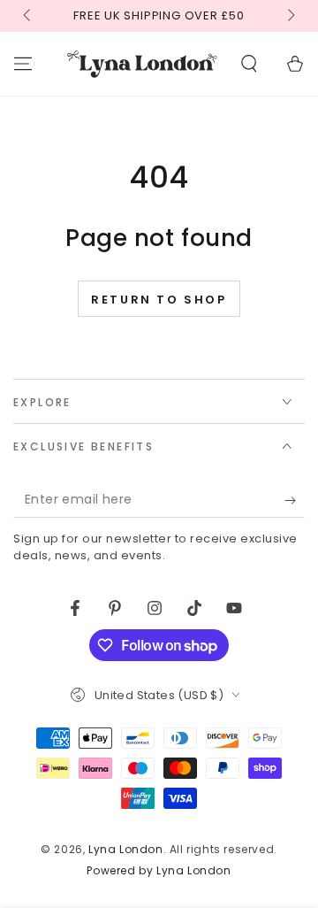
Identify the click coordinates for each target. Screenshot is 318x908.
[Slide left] (28, 16)
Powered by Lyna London (159, 871)
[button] (249, 64)
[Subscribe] (294, 500)
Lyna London (125, 849)
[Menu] (23, 64)
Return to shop (158, 299)
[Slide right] (290, 16)
